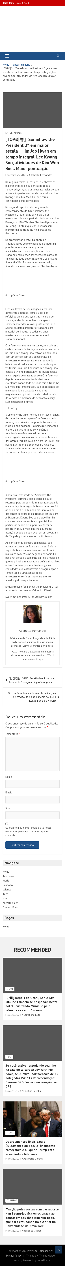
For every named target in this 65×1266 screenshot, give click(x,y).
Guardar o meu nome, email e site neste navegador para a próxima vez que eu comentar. (28, 831)
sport (6, 898)
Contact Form (10, 907)
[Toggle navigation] (7, 56)
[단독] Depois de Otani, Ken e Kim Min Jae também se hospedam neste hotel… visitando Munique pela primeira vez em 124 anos (31, 1004)
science (7, 889)
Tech (5, 894)
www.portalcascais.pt (40, 1251)
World (6, 880)
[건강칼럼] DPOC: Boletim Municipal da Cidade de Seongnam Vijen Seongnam (31, 680)
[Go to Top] (58, 1249)
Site (7, 808)
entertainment (14, 132)
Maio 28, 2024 (13, 1014)
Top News (8, 876)
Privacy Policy (13, 1255)
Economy (8, 885)
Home (6, 871)
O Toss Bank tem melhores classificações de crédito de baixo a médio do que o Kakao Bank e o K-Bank (32, 696)
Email (9, 792)
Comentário (12, 734)
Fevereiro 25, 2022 (16, 175)
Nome (9, 776)
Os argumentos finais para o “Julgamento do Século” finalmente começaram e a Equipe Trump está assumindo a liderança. (30, 1148)
